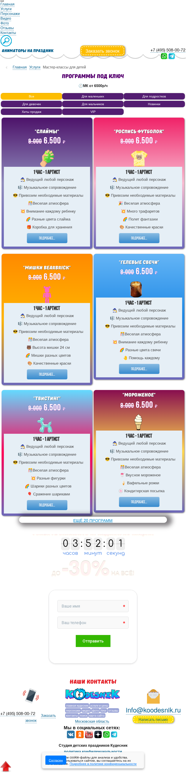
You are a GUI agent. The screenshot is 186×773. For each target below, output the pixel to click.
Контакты (72, 715)
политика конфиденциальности (93, 751)
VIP (93, 112)
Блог (103, 710)
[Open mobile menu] (2, 1)
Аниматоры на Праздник (28, 50)
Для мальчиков (93, 104)
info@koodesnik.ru (153, 709)
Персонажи (73, 710)
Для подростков (154, 96)
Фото (95, 710)
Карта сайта (97, 715)
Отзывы (113, 710)
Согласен (56, 760)
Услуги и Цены (99, 705)
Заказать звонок (103, 50)
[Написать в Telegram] (171, 55)
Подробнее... (47, 238)
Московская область (92, 721)
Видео (86, 710)
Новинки (154, 104)
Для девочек (31, 104)
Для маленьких (93, 96)
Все (31, 96)
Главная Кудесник (77, 705)
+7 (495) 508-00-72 (167, 50)
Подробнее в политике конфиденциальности (103, 763)
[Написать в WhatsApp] (164, 55)
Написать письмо (153, 719)
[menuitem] (7, 4)
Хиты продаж (31, 112)
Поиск (83, 715)
